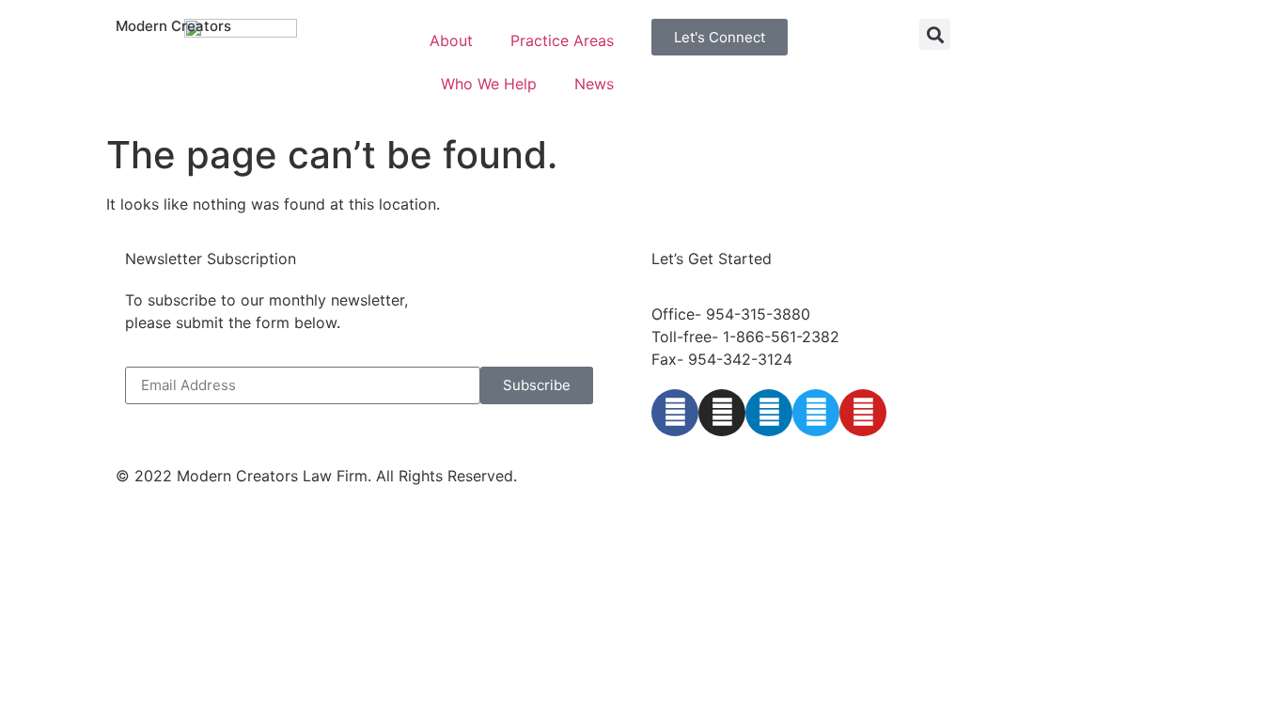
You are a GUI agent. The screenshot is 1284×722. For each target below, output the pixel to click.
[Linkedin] (768, 412)
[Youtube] (862, 412)
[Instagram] (721, 412)
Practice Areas (562, 40)
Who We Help (489, 83)
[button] (934, 34)
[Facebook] (674, 412)
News (594, 83)
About (451, 40)
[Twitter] (815, 412)
